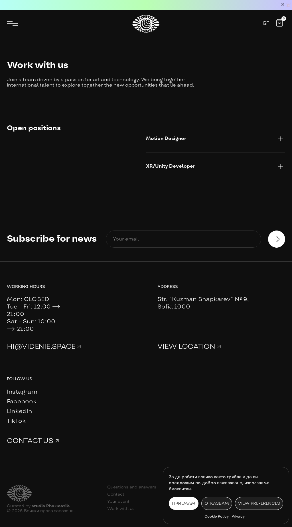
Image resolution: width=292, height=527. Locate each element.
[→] (276, 239)
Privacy (238, 516)
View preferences (259, 503)
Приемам (183, 503)
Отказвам (216, 503)
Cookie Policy (216, 516)
